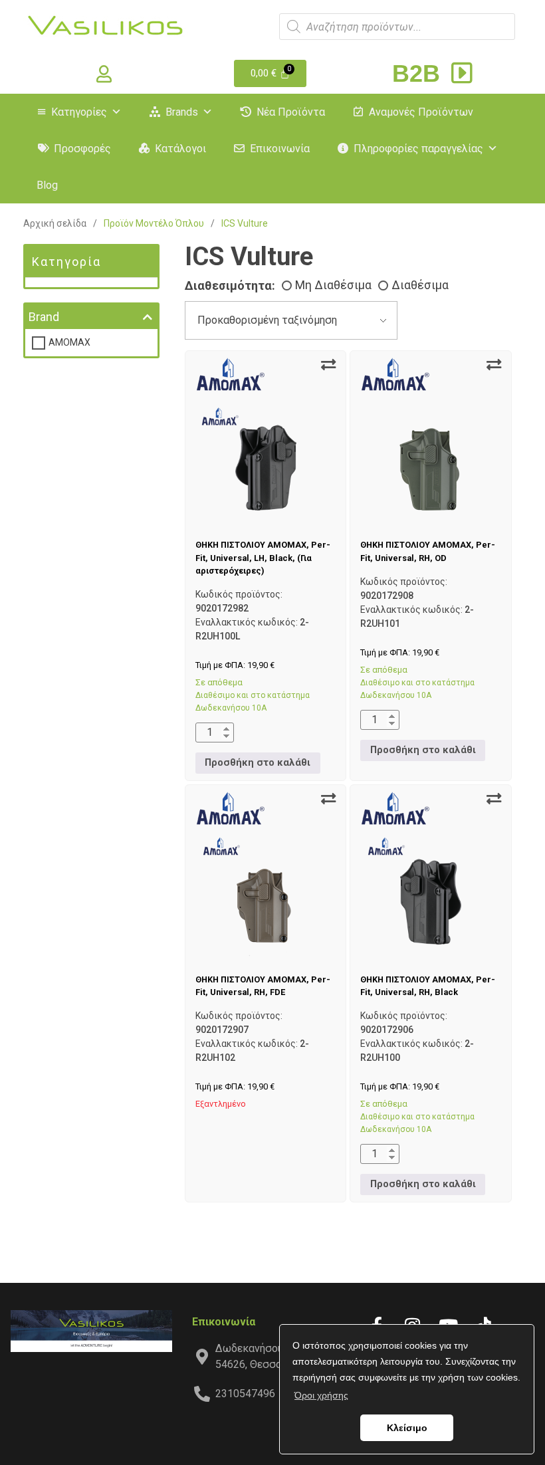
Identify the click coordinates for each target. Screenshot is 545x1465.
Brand (44, 317)
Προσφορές (82, 148)
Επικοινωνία (280, 148)
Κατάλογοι (180, 148)
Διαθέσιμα (420, 285)
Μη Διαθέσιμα (333, 285)
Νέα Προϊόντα (291, 112)
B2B (419, 73)
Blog (47, 185)
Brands (181, 112)
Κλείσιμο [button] (407, 1427)
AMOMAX (69, 342)
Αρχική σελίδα (54, 223)
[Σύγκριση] (328, 365)
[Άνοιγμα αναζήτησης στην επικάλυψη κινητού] (397, 26)
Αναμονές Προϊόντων (421, 112)
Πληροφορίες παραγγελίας (418, 148)
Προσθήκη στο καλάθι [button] (257, 762)
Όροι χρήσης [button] (321, 1395)
